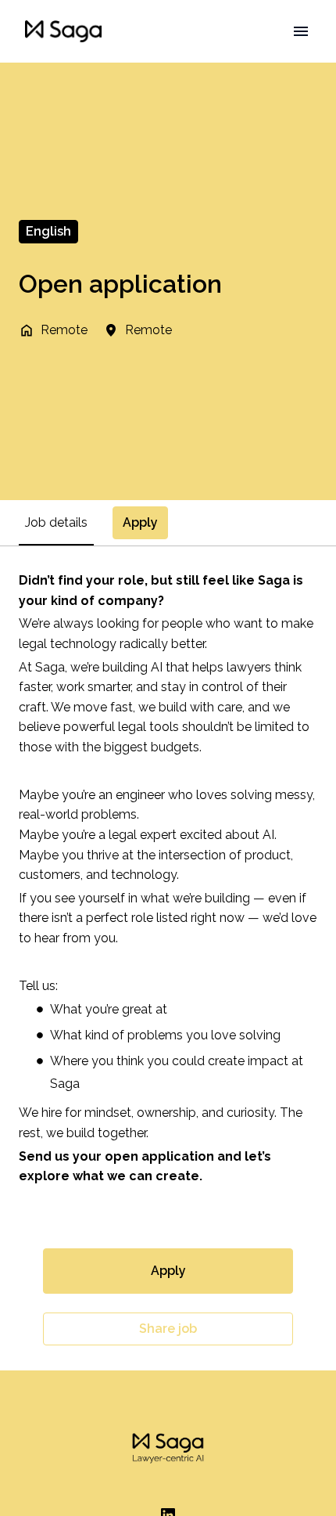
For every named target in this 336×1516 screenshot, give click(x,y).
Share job (168, 1328)
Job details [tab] (56, 522)
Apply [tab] (140, 522)
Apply (168, 1270)
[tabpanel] (168, 958)
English (48, 231)
